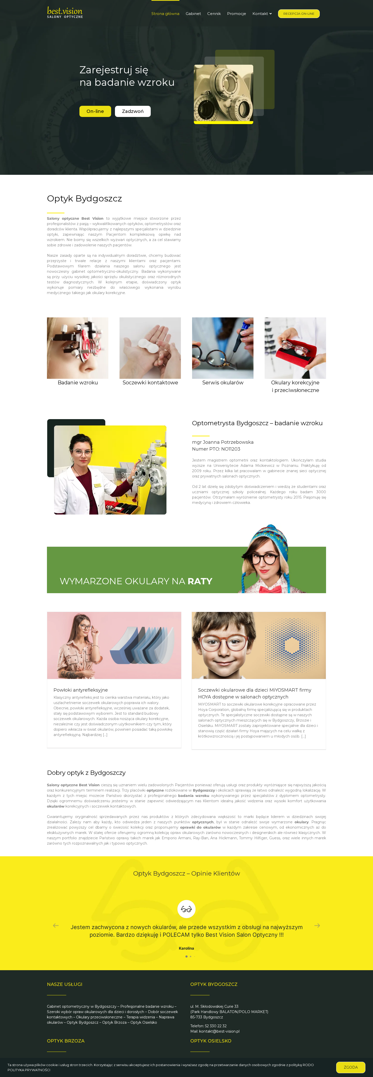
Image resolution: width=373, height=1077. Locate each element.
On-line (95, 111)
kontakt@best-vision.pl (219, 1031)
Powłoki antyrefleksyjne (81, 690)
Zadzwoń (133, 111)
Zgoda (351, 1067)
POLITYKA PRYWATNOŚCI (29, 1070)
